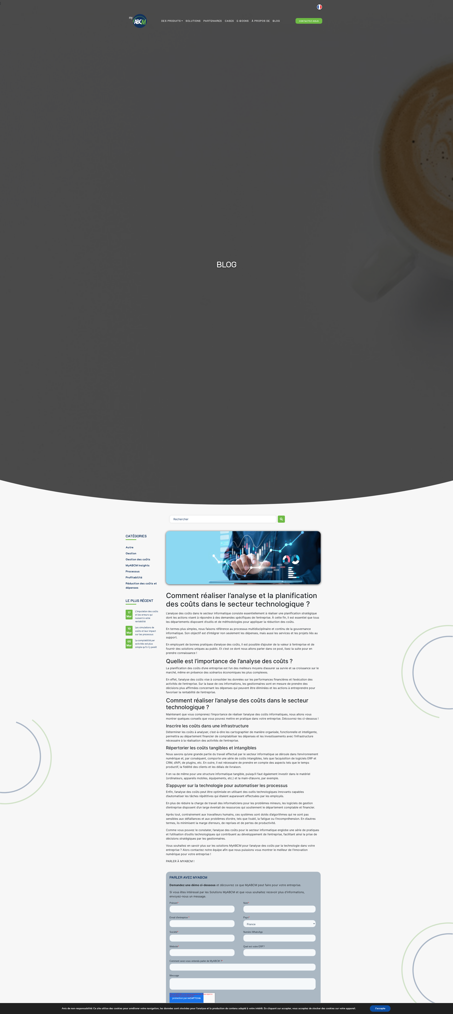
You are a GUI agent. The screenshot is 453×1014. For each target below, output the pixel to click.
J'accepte (380, 1008)
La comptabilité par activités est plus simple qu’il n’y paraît (146, 643)
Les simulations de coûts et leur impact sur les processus (145, 631)
